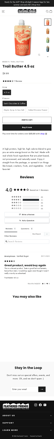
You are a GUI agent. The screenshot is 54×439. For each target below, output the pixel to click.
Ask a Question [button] (28, 220)
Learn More (10, 430)
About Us (9, 415)
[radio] (7, 92)
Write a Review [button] (28, 214)
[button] (43, 284)
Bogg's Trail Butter (13, 62)
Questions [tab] (25, 228)
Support (8, 423)
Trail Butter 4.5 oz (11, 278)
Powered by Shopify (36, 436)
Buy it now (27, 127)
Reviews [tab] (9, 228)
